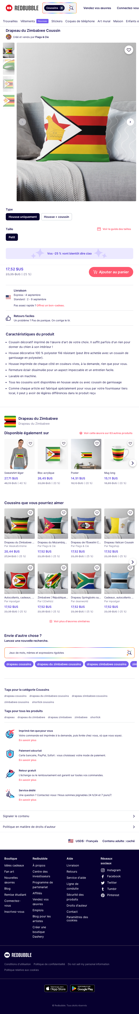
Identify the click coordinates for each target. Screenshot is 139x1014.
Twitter (112, 882)
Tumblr (112, 889)
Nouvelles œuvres (11, 880)
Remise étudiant (15, 894)
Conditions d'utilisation (17, 964)
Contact (72, 911)
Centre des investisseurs (41, 874)
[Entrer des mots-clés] (71, 8)
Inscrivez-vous (14, 911)
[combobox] (59, 8)
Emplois (38, 910)
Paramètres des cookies (77, 918)
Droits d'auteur (77, 905)
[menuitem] (10, 21)
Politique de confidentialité (49, 964)
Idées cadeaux (14, 865)
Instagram (114, 870)
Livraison (73, 865)
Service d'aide (76, 877)
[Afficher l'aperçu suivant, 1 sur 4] (130, 122)
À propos (39, 865)
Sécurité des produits (75, 897)
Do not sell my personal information (88, 964)
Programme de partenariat (43, 885)
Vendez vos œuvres (41, 902)
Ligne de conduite (73, 886)
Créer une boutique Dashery (39, 931)
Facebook (114, 876)
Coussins (42, 689)
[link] (18, 664)
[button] (8, 50)
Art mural (104, 21)
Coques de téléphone (80, 21)
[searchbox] (69, 653)
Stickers (56, 21)
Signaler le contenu (16, 816)
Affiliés (37, 893)
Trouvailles (10, 21)
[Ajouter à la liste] (129, 50)
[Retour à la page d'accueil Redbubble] (22, 8)
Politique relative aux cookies (21, 969)
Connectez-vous (12, 903)
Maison (118, 21)
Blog (7, 888)
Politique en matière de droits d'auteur (29, 827)
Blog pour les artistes (42, 918)
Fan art (9, 871)
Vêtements (33, 21)
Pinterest (113, 895)
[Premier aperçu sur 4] (22, 122)
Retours (72, 871)
